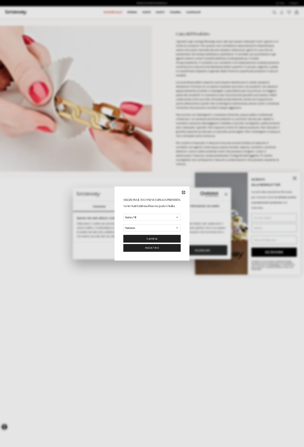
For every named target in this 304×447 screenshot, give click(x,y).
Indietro (152, 247)
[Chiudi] (183, 192)
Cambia (152, 238)
